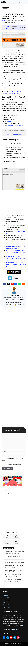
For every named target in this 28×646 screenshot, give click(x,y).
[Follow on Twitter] (7, 637)
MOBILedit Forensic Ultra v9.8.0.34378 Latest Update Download (14, 561)
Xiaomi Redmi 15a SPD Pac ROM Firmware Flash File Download (12, 557)
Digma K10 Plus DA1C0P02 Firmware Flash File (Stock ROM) (13, 566)
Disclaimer (5, 602)
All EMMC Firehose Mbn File (16, 125)
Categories (5, 490)
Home (3, 20)
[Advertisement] (14, 200)
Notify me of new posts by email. (12, 464)
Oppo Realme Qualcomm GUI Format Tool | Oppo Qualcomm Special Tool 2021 (16, 252)
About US (5, 595)
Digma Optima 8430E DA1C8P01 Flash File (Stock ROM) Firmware (14, 575)
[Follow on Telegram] (14, 637)
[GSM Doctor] (3, 2)
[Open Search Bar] (19, 2)
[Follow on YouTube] (11, 637)
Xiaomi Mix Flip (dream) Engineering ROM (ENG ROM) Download (13, 580)
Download (9, 121)
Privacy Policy (6, 607)
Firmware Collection (8, 604)
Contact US (6, 598)
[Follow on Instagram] (18, 637)
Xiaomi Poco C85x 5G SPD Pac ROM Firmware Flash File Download (14, 552)
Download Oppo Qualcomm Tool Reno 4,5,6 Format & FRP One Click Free (15, 258)
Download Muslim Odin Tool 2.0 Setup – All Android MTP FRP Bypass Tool (16, 264)
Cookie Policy (6, 600)
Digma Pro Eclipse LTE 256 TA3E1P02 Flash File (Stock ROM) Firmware (14, 571)
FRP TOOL (5, 9)
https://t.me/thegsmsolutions (14, 134)
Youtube (15, 629)
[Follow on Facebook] (4, 637)
